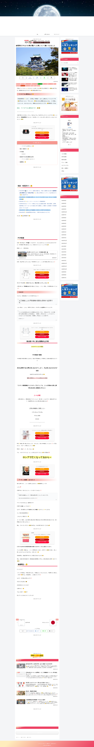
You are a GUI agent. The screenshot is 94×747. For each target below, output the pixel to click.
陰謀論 (39, 85)
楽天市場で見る (42, 134)
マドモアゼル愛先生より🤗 (28, 146)
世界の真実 (64, 159)
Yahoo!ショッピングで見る (42, 137)
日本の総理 (28, 85)
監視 (35, 85)
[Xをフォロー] (70, 144)
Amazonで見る (42, 132)
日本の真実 (23, 85)
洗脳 (32, 85)
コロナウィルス (34, 83)
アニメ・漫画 (64, 162)
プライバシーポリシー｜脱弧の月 (44, 743)
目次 (36, 142)
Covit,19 (23, 154)
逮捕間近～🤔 (23, 162)
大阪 (55, 83)
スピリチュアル (65, 165)
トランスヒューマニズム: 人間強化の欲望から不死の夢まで (42, 430)
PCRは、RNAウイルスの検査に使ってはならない (42, 269)
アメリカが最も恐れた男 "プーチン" (42, 466)
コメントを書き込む (37, 732)
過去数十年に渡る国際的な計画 (26, 156)
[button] (51, 78)
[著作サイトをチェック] (68, 144)
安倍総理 (18, 85)
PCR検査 (23, 83)
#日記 (63, 171)
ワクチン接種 (51, 83)
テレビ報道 (45, 83)
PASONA (18, 83)
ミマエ (69, 127)
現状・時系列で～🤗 (24, 148)
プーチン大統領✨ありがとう (28, 159)
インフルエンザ (28, 83)
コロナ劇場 (40, 83)
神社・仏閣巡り (65, 168)
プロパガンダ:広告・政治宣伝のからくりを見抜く (42, 534)
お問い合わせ (53, 743)
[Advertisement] (47, 24)
